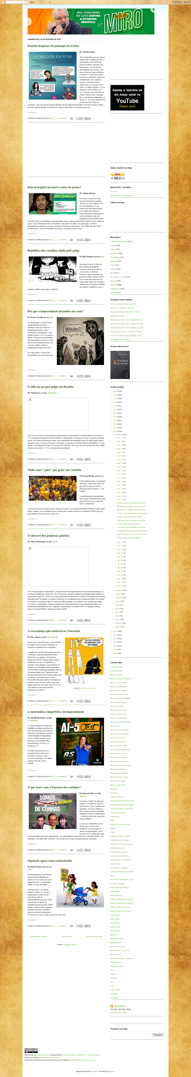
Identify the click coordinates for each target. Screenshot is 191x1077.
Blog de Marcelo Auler (118, 745)
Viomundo (114, 997)
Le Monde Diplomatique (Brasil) (122, 871)
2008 (115, 653)
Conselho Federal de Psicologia (121, 808)
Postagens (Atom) (69, 944)
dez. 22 (120, 470)
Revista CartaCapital (117, 946)
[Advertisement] (66, 151)
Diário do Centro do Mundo (120, 824)
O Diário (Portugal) (117, 883)
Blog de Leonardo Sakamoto (120, 722)
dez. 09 (120, 556)
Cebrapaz (113, 793)
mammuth (94, 1071)
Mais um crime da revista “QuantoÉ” (123, 304)
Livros (112, 265)
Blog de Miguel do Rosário (120, 749)
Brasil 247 (114, 789)
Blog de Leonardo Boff (118, 718)
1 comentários (62, 118)
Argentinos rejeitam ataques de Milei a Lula (125, 335)
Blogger (112, 1071)
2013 (115, 635)
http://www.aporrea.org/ (87, 688)
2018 (115, 420)
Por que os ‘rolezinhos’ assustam (122, 308)
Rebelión (113, 934)
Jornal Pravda (115, 863)
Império (113, 261)
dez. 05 (120, 571)
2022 (115, 406)
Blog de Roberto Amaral (119, 777)
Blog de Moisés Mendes (119, 757)
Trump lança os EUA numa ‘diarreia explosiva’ (127, 319)
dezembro (119, 434)
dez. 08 (120, 560)
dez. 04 (120, 575)
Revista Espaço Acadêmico (120, 950)
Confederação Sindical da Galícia (122, 804)
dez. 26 (120, 456)
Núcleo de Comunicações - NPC (121, 879)
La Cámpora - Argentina (119, 867)
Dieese (112, 828)
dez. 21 (120, 474)
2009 (115, 649)
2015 (115, 431)
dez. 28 (120, 448)
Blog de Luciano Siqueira (119, 733)
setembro (118, 597)
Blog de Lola (115, 726)
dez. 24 (120, 463)
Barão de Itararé (116, 674)
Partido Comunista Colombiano (121, 899)
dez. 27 (120, 452)
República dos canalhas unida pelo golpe (53, 250)
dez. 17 (120, 488)
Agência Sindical (116, 670)
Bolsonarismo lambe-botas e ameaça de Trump (126, 323)
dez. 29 (120, 445)
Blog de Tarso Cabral (117, 781)
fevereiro (118, 623)
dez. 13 (120, 542)
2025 (115, 395)
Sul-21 (54, 541)
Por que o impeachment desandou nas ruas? (56, 311)
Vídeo (112, 292)
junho (117, 608)
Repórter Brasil (115, 942)
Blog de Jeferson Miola (118, 714)
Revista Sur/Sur (116, 962)
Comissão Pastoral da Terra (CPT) (122, 800)
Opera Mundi (52, 637)
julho (117, 605)
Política (113, 284)
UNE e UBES (115, 989)
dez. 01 (120, 586)
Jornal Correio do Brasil (118, 852)
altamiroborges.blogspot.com (49, 1057)
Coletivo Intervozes (117, 796)
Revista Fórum (115, 954)
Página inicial (66, 936)
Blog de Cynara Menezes (119, 694)
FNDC (112, 832)
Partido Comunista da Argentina (121, 903)
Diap (112, 820)
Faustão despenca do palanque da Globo (53, 46)
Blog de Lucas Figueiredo (119, 729)
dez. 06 (120, 567)
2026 (115, 391)
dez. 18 (120, 485)
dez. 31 (120, 437)
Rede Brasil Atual (116, 938)
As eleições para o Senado (119, 339)
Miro (112, 273)
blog (102, 256)
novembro (119, 590)
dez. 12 (120, 545)
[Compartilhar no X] (83, 118)
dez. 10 (120, 553)
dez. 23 (120, 467)
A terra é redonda (116, 666)
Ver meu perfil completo (118, 1012)
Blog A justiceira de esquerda (120, 678)
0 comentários (62, 459)
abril (117, 616)
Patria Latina (114, 919)
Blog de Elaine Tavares (118, 702)
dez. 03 (120, 578)
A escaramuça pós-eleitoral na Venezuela (54, 631)
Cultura (113, 249)
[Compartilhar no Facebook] (86, 118)
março (117, 619)
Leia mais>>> (32, 112)
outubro (118, 594)
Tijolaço (83, 796)
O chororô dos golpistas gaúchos (48, 535)
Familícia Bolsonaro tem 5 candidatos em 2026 (126, 327)
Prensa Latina (115, 930)
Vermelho (113, 994)
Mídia (112, 269)
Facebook (113, 191)
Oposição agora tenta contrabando (50, 860)
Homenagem (114, 257)
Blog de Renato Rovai (118, 769)
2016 (115, 427)
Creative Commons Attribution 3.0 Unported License (81, 1055)
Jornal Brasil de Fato (117, 848)
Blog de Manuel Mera (118, 741)
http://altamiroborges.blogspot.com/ (82, 1060)
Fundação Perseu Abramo (119, 840)
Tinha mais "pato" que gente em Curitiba (54, 470)
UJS (112, 986)
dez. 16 (120, 492)
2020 (115, 413)
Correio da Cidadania (117, 812)
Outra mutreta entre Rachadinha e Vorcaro (125, 311)
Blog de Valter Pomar (118, 785)
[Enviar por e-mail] (78, 118)
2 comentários (62, 239)
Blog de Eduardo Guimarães (120, 698)
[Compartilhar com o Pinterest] (89, 118)
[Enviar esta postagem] (71, 118)
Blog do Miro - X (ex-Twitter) (121, 195)
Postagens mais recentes (38, 936)
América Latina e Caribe (118, 241)
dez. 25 (120, 459)
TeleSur (113, 974)
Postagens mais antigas (95, 936)
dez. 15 (120, 496)
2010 (115, 646)
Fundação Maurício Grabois (120, 836)
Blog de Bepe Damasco (118, 686)
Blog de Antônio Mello (118, 682)
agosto (117, 601)
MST (112, 875)
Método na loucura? (117, 316)
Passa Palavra (115, 915)
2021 (115, 409)
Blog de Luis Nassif (117, 737)
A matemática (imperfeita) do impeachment (56, 711)
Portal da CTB (115, 926)
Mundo (113, 281)
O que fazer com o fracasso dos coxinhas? (54, 787)
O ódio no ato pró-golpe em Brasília (51, 387)
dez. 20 (120, 477)
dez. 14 (120, 499)
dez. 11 (120, 549)
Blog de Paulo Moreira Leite (120, 765)
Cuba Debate (115, 816)
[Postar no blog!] (80, 118)
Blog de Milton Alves (118, 753)
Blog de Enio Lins (116, 706)
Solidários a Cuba (116, 966)
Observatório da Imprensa (119, 887)
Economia (113, 253)
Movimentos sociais (117, 277)
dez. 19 (120, 481)
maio (117, 612)
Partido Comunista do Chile (120, 907)
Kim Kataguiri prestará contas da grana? (54, 187)
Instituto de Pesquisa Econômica (121, 844)
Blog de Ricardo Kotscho (119, 773)
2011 (115, 642)
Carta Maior (51, 393)
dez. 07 (120, 564)
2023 (115, 402)
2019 (115, 416)
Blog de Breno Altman (118, 690)
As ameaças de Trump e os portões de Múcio (126, 331)
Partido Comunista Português (120, 911)
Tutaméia (113, 978)
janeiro (117, 626)
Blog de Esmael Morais (118, 710)
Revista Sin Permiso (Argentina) (121, 958)
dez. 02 (120, 582)
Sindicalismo (115, 288)
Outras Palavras (116, 895)
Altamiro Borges (119, 1006)
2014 (115, 631)
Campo (112, 245)
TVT (112, 982)
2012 (115, 638)
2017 (115, 424)
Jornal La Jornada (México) (120, 856)
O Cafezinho (32, 720)
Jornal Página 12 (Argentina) (120, 859)
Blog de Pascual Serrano (119, 761)
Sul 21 (112, 970)
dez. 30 (120, 441)
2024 (115, 398)
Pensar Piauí (114, 923)
